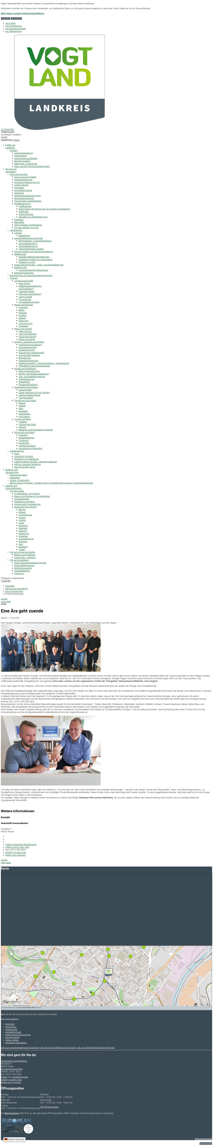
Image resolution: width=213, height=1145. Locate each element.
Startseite (9, 586)
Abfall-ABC (24, 211)
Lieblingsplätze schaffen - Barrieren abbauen (35, 461)
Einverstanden (16, 18)
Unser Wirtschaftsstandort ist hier (30, 562)
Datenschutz (11, 1029)
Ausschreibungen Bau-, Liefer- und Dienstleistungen (38, 264)
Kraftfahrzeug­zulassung (30, 344)
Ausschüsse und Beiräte (25, 158)
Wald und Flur (25, 331)
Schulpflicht (24, 381)
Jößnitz (22, 520)
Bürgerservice (11, 1113)
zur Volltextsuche (13, 31)
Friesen (22, 517)
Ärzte (16, 453)
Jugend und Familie (23, 280)
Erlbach (22, 512)
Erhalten (23, 315)
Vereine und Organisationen (27, 504)
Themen (14, 278)
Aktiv (21, 408)
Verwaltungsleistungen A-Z (27, 182)
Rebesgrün (24, 533)
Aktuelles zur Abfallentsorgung (33, 216)
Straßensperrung (27, 350)
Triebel (22, 549)
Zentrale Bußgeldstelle (29, 355)
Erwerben (23, 307)
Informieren (24, 416)
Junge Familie (25, 296)
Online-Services (26, 214)
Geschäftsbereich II (28, 243)
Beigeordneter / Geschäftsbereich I (35, 240)
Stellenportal (20, 254)
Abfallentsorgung (22, 203)
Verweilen (23, 411)
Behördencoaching (23, 568)
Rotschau (23, 536)
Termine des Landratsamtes (27, 201)
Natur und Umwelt (23, 328)
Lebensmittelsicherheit (29, 395)
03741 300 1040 (17, 847)
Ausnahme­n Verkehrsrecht (31, 352)
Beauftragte (24, 235)
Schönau (23, 541)
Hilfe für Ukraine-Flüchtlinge (27, 464)
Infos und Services (19, 174)
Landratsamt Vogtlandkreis (14, 1061)
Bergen (22, 509)
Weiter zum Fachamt (15, 855)
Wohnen (23, 312)
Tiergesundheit (26, 397)
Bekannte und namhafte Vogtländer (36, 429)
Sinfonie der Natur (27, 424)
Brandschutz (25, 358)
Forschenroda (25, 514)
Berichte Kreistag (22, 161)
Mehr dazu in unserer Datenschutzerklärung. (23, 13)
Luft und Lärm (26, 323)
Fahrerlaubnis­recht (28, 347)
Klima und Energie (27, 336)
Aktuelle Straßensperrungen (27, 195)
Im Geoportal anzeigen (12, 1069)
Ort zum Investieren (19, 560)
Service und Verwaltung (16, 588)
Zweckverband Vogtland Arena (33, 270)
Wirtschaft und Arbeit (24, 432)
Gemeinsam (24, 413)
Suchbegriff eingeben (11, 134)
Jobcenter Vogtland (23, 456)
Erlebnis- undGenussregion (12, 471)
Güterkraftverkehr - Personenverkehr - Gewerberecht (44, 363)
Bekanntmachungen (24, 272)
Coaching (23, 435)
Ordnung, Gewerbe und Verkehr (29, 342)
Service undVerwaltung (11, 170)
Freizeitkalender (21, 499)
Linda (21, 522)
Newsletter (19, 222)
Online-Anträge (21, 185)
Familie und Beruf (27, 445)
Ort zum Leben (17, 491)
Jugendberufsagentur (29, 302)
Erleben (22, 405)
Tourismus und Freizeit (25, 400)
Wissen (22, 403)
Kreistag (14, 150)
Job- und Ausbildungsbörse (32, 376)
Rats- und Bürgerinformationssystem (32, 166)
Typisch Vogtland (22, 419)
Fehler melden (12, 1040)
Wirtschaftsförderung (24, 565)
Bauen (22, 310)
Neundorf (23, 525)
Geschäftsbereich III (28, 246)
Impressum (10, 1026)
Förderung (24, 440)
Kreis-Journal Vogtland (25, 177)
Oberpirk (23, 530)
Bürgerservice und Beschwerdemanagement (31, 275)
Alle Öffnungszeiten (49, 1107)
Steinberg (23, 546)
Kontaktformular (13, 1032)
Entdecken (15, 477)
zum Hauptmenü (13, 25)
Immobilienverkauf (23, 190)
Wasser (22, 318)
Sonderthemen (17, 451)
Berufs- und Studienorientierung (34, 373)
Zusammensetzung (23, 153)
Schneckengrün (26, 538)
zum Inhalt (10, 23)
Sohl (21, 544)
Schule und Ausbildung (25, 368)
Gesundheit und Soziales (26, 387)
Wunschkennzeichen (24, 198)
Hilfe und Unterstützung (30, 294)
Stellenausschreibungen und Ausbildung (30, 287)
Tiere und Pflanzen (28, 334)
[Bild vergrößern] (51, 671)
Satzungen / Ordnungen (25, 163)
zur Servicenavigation (15, 28)
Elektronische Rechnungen (18, 1034)
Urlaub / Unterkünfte (19, 480)
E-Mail (4, 1077)
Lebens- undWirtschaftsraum (13, 487)
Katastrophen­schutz (28, 360)
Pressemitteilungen (23, 179)
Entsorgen (23, 320)
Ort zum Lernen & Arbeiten (22, 552)
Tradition (23, 421)
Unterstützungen (27, 379)
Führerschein (25, 299)
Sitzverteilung (20, 155)
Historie (22, 427)
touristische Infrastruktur (30, 448)
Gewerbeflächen (26, 437)
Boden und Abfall (27, 339)
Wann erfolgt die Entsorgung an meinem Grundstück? (44, 209)
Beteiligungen (20, 267)
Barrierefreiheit (12, 1037)
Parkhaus (18, 219)
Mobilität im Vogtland (24, 501)
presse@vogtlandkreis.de (20, 844)
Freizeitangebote (27, 291)
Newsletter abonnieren (16, 1042)
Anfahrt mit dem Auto (15, 852)
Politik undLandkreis (10, 146)
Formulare (19, 187)
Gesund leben (25, 389)
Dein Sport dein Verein (24, 467)
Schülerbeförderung (28, 384)
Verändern (24, 326)
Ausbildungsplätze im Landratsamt (35, 259)
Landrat (18, 232)
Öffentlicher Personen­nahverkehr (34, 365)
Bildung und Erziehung (25, 554)
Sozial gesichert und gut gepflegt (34, 392)
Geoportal (19, 193)
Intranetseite (205, 1143)
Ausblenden (5, 18)
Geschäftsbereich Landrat (31, 248)
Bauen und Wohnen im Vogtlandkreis (32, 496)
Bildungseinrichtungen (29, 371)
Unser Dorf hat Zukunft (25, 506)
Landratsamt (16, 230)
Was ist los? (24, 283)
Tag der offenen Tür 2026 (26, 227)
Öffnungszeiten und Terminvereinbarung (33, 251)
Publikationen (25, 206)
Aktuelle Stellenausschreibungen (34, 256)
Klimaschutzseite (203, 1138)
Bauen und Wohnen (23, 304)
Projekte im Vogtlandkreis (26, 459)
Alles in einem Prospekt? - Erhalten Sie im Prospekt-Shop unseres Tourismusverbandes (51, 483)
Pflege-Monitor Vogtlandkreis (28, 224)
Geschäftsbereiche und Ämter (28, 238)
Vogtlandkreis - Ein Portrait (27, 493)
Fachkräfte (24, 443)
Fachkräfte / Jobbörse (25, 557)
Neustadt (23, 528)
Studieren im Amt (27, 262)
